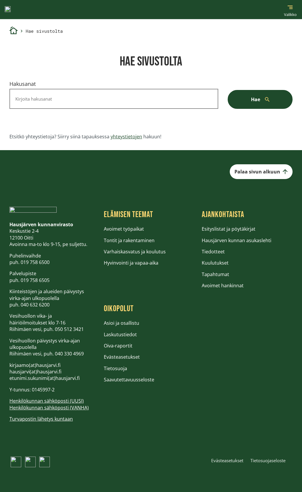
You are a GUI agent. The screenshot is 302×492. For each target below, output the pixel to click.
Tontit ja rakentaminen (129, 240)
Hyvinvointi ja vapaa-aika (131, 263)
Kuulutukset (215, 263)
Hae (255, 99)
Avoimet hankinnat (223, 285)
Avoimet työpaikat (124, 229)
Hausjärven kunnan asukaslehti (236, 240)
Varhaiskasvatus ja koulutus (135, 251)
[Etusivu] (13, 31)
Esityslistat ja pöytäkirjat (228, 229)
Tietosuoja (115, 368)
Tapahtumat (215, 274)
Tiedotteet (213, 251)
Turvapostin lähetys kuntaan (41, 419)
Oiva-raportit (118, 345)
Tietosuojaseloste (267, 460)
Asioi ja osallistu (121, 323)
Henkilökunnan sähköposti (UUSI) (46, 401)
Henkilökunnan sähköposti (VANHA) (49, 407)
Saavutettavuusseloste (129, 379)
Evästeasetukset (122, 357)
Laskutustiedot (120, 334)
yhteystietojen (126, 136)
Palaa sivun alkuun (257, 171)
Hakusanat (22, 83)
